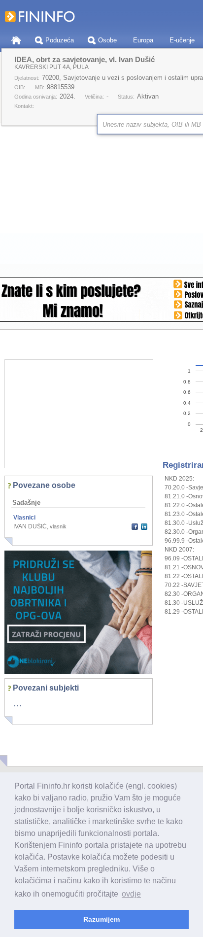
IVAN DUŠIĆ (30, 526)
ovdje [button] (131, 894)
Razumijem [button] (101, 919)
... (17, 702)
